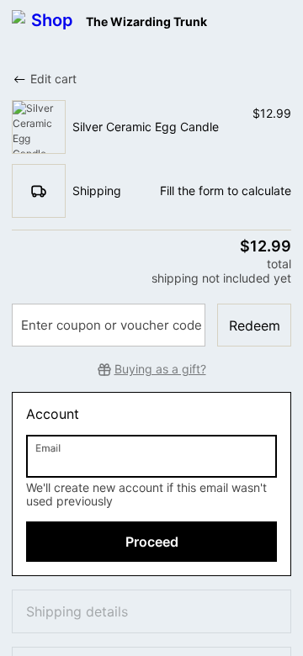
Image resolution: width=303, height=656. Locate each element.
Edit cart (53, 78)
